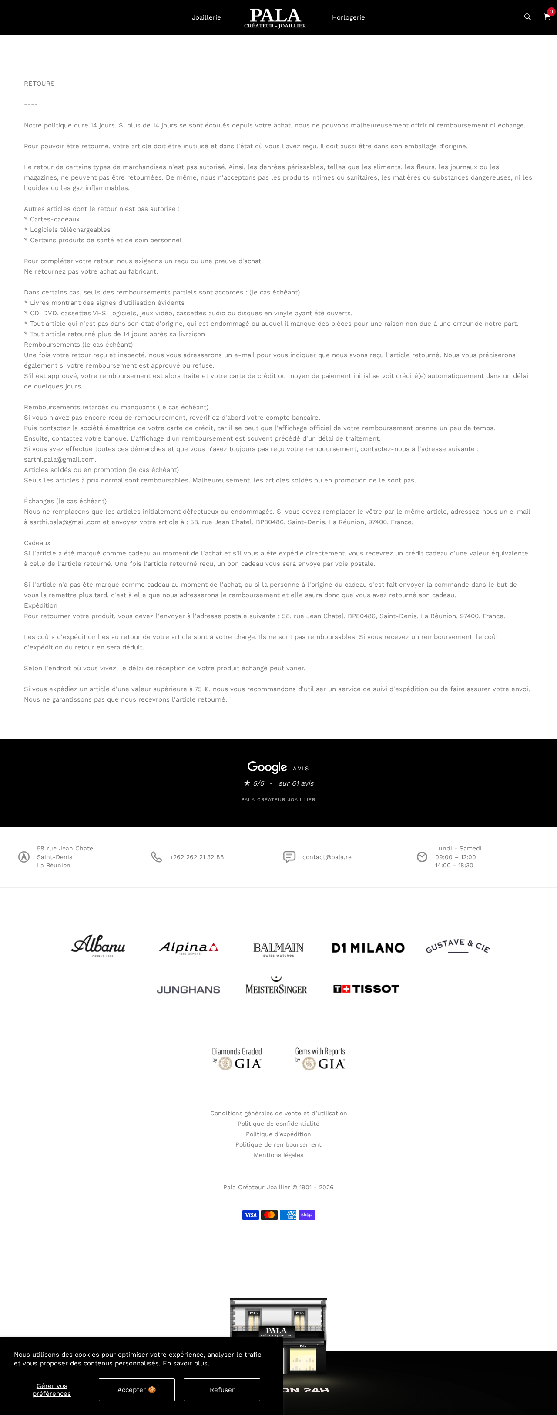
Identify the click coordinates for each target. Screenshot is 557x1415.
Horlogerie (348, 17)
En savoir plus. (186, 1363)
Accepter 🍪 (136, 1390)
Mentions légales (278, 1154)
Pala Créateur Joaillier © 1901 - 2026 (278, 1187)
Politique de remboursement (278, 1144)
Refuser (222, 1390)
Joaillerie (206, 17)
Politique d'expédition (278, 1134)
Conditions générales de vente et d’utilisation (278, 1113)
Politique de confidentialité (278, 1123)
